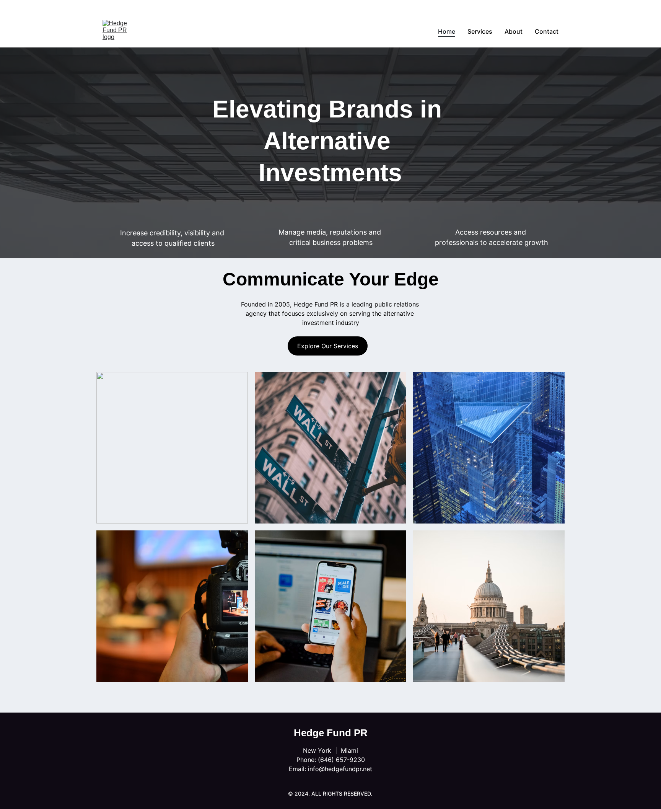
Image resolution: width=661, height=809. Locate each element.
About (514, 31)
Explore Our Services (327, 346)
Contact (546, 31)
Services (479, 31)
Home (446, 31)
